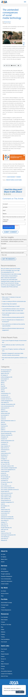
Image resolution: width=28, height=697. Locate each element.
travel (3, 531)
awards (3, 380)
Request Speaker (5, 654)
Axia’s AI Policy (4, 676)
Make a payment (5, 663)
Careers (3, 656)
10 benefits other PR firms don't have (9, 286)
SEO (3, 507)
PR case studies (5, 476)
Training (2, 637)
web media (4, 538)
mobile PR (4, 457)
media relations (6, 453)
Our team (3, 554)
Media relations (4, 571)
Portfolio (4, 599)
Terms (2, 661)
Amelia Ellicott (7, 22)
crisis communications (7, 406)
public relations (6, 496)
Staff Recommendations (7, 518)
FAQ (3, 422)
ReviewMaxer (5, 506)
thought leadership (6, 527)
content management (7, 400)
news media (5, 460)
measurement (5, 449)
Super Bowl (4, 524)
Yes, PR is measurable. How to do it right (10, 270)
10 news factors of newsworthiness (9, 276)
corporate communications (8, 404)
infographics (4, 437)
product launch (5, 491)
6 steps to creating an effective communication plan (14, 301)
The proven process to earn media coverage (11, 274)
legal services (5, 447)
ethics (3, 417)
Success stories (5, 593)
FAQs (2, 596)
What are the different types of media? (11, 306)
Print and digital (4, 605)
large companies (5, 446)
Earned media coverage (6, 602)
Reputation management (6, 576)
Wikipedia (4, 540)
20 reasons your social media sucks (9, 279)
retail (3, 504)
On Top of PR (5, 464)
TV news (3, 607)
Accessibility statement (6, 671)
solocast (4, 515)
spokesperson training (7, 516)
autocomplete (5, 379)
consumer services (6, 398)
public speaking (5, 498)
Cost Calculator (4, 617)
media (3, 451)
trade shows (4, 529)
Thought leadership (5, 574)
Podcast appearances (6, 610)
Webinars (3, 632)
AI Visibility (4, 375)
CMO (3, 391)
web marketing (5, 536)
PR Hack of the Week (6, 624)
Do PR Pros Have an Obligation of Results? (11, 285)
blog (3, 386)
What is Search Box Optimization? (8, 277)
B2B (2, 382)
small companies (5, 511)
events (3, 418)
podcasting (4, 475)
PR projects (4, 480)
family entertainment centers (8, 420)
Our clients (3, 591)
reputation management (7, 502)
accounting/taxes (5, 371)
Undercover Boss (6, 533)
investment (4, 442)
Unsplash (18, 176)
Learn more (20, 690)
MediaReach (4, 455)
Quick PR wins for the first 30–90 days (10, 283)
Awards (2, 561)
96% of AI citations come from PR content (10, 268)
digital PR (4, 411)
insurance (4, 438)
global (3, 428)
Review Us (3, 659)
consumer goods (5, 397)
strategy (4, 522)
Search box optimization (6, 581)
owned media (5, 471)
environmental (5, 415)
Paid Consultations (5, 639)
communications (5, 393)
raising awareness (6, 500)
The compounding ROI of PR (7, 272)
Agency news (4, 559)
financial (3, 424)
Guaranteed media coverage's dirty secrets (10, 281)
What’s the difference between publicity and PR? (13, 317)
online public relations (7, 466)
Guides (2, 629)
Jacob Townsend (11, 176)
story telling (4, 520)
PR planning (4, 478)
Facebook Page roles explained (9, 304)
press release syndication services (10, 489)
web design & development (8, 535)
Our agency (3, 556)
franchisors (4, 426)
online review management (8, 469)
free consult (4, 641)
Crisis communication (6, 578)
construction (4, 395)
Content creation (5, 583)
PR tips (4, 484)
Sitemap (3, 666)
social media (18, 180)
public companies (6, 495)
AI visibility (3, 569)
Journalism (4, 444)
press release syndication (7, 487)
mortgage (4, 458)
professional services (7, 493)
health (3, 429)
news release (5, 462)
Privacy (2, 668)
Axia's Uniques (4, 619)
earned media (5, 413)
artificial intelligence (6, 377)
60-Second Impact (6, 369)
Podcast (3, 622)
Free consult (4, 649)
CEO (2, 389)
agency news (5, 373)
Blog (2, 627)
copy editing (5, 402)
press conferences (6, 486)
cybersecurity (5, 408)
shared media (10, 180)
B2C (2, 384)
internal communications (7, 440)
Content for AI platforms (6, 673)
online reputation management (9, 467)
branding (4, 388)
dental (3, 409)
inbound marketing (6, 433)
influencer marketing (6, 435)
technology (4, 525)
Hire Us (2, 651)
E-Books (3, 634)
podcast (3, 473)
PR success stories (6, 482)
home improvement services (8, 431)
